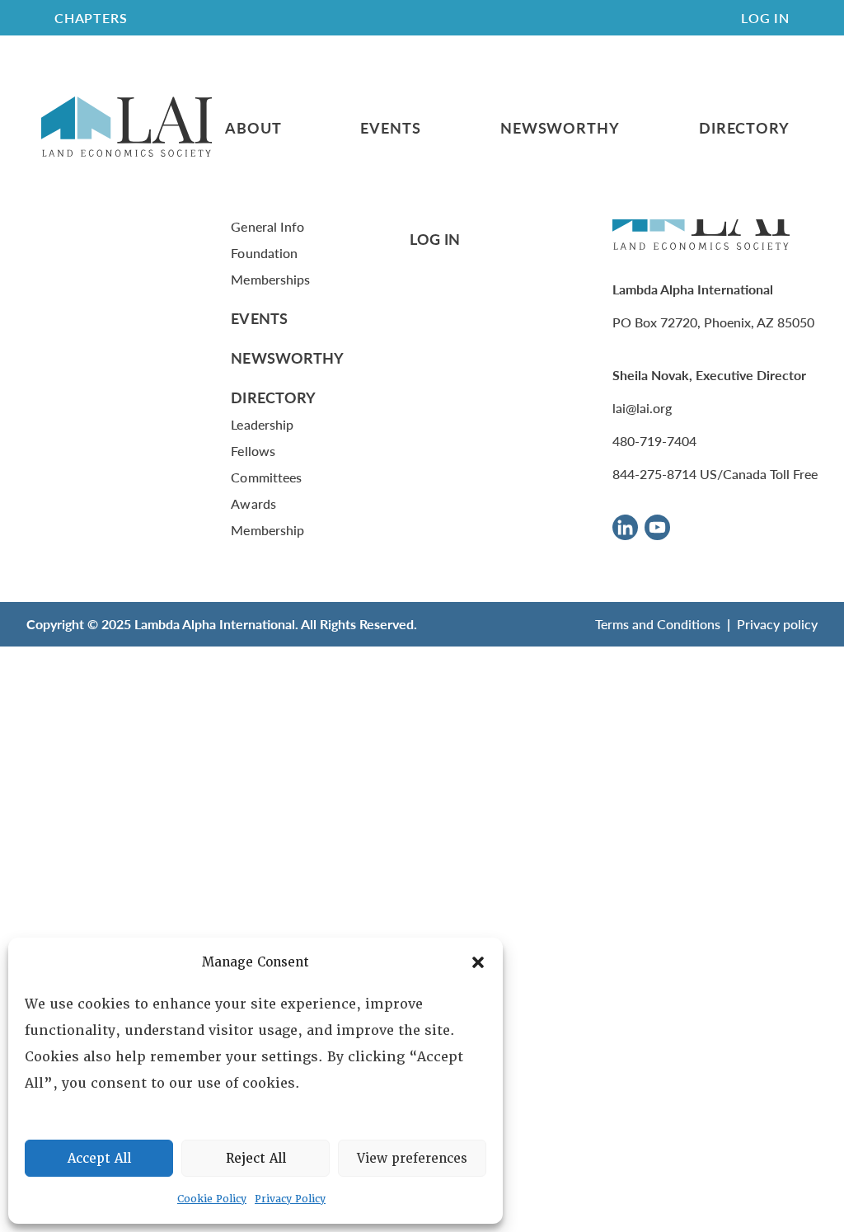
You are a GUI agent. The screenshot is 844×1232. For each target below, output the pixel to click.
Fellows (253, 450)
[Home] (126, 127)
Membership (267, 529)
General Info (267, 226)
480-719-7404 (654, 440)
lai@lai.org (642, 407)
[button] (478, 962)
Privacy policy (777, 623)
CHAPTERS (90, 17)
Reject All (256, 1158)
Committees (266, 477)
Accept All (99, 1158)
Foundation (264, 252)
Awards (253, 503)
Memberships (270, 279)
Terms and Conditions (657, 623)
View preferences (412, 1158)
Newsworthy (560, 127)
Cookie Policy (211, 1199)
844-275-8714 (654, 473)
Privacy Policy (290, 1199)
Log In (765, 17)
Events (390, 127)
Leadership (262, 424)
